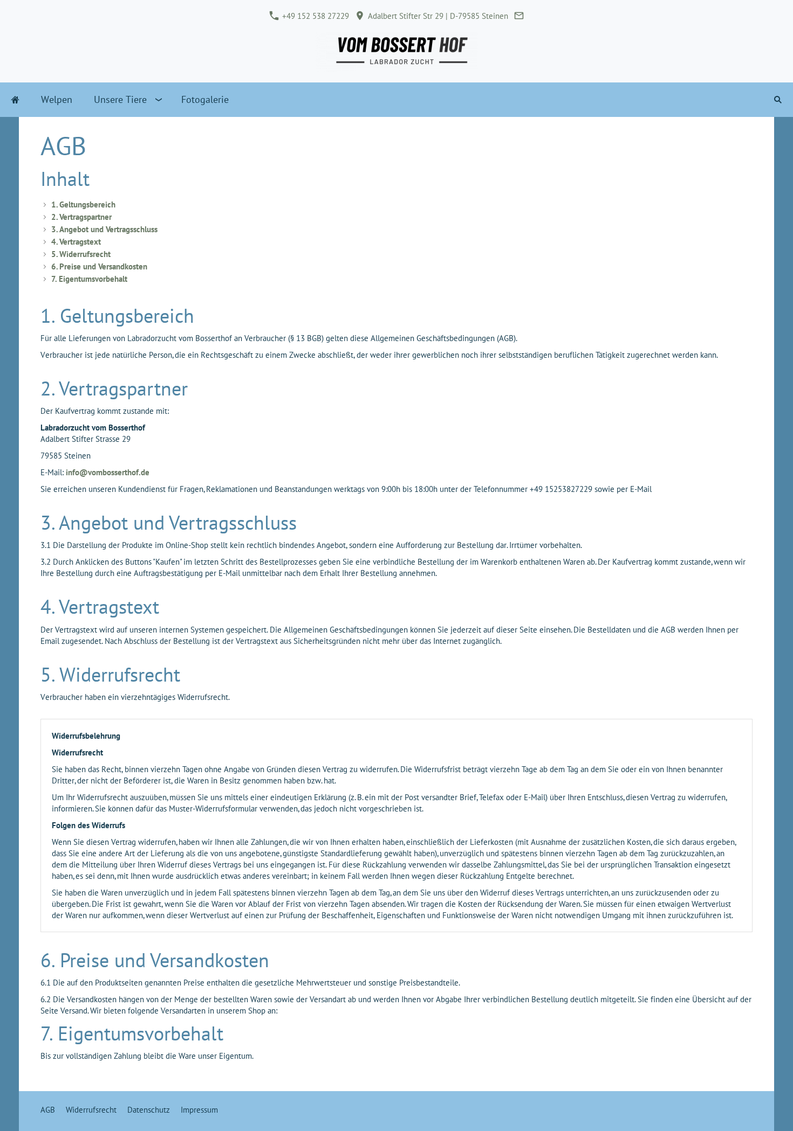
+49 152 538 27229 (314, 16)
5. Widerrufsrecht (81, 254)
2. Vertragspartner (81, 217)
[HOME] (15, 99)
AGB (47, 1110)
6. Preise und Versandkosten (99, 266)
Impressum (199, 1110)
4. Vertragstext (76, 242)
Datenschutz (148, 1110)
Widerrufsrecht (91, 1110)
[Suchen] (778, 99)
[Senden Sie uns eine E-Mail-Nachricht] (519, 16)
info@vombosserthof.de (107, 472)
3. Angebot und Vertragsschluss (104, 229)
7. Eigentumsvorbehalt (89, 279)
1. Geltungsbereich (83, 204)
